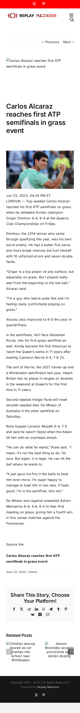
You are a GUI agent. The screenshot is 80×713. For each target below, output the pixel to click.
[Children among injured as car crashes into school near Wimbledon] (20, 644)
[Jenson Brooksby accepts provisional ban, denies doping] (59, 644)
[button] (9, 652)
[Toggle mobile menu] (72, 15)
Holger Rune (42, 399)
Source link (15, 544)
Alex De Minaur (45, 405)
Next (67, 42)
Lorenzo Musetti (40, 426)
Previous (52, 42)
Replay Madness (48, 687)
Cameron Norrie (32, 357)
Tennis (32, 572)
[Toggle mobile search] (72, 19)
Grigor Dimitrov (18, 218)
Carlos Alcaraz (58, 201)
